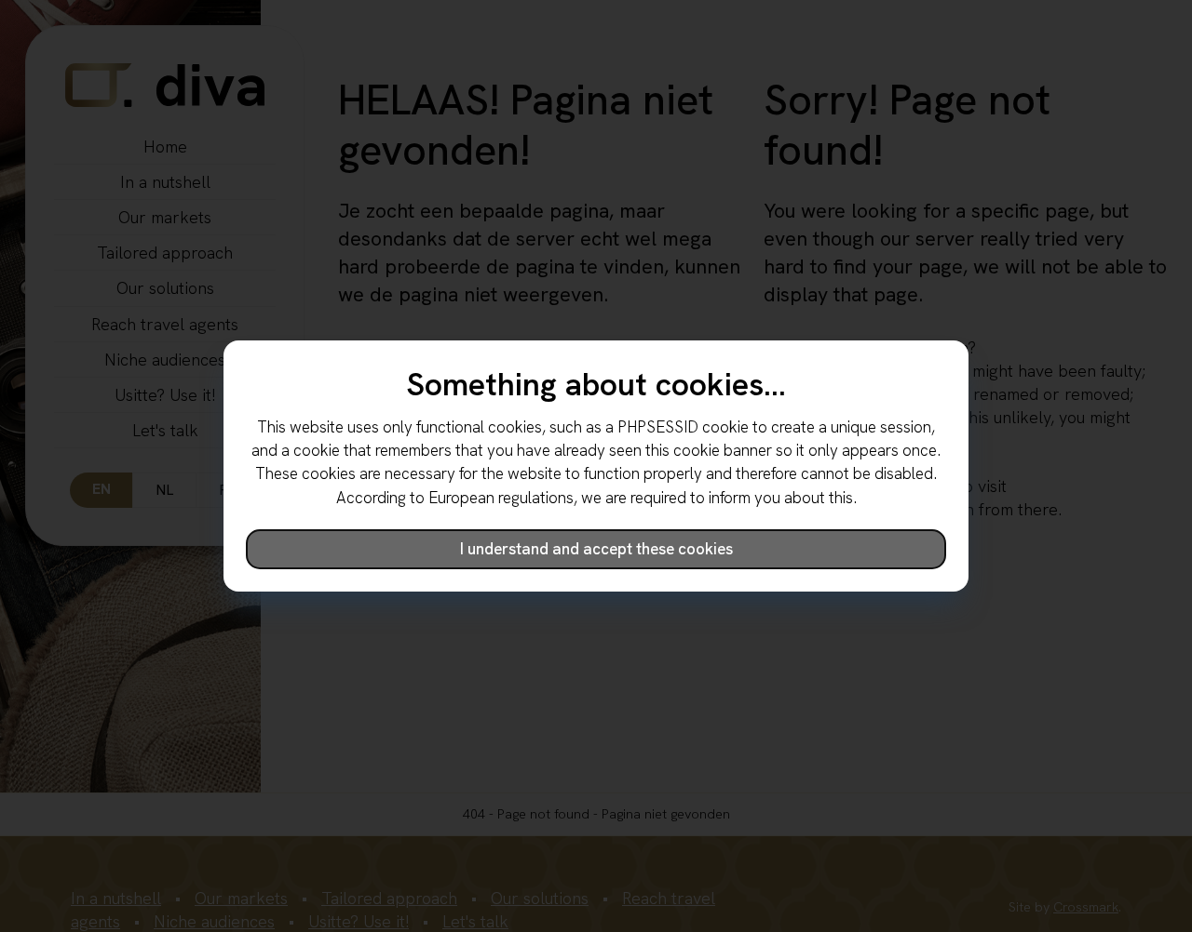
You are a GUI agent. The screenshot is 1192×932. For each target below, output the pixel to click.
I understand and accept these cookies (596, 549)
